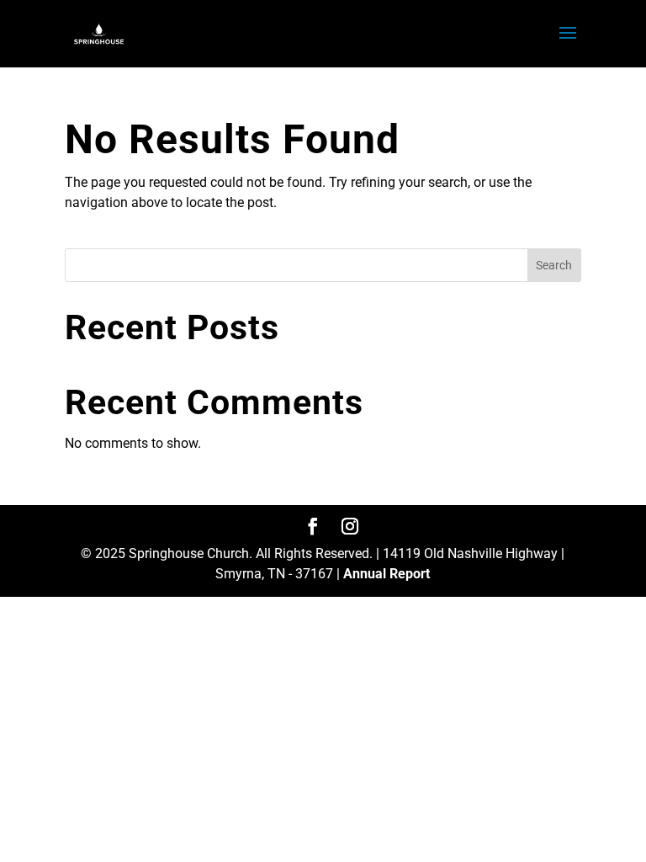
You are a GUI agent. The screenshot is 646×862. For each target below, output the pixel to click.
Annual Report (386, 574)
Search (554, 265)
